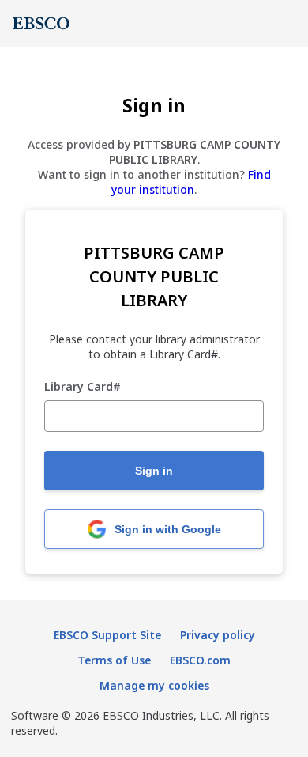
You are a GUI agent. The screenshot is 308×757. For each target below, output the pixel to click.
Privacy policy (217, 634)
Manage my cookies (154, 685)
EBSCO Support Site (107, 634)
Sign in (154, 470)
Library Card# (82, 387)
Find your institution (191, 182)
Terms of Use (114, 660)
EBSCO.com (200, 660)
